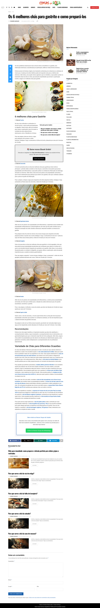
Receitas (68, 142)
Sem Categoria (70, 148)
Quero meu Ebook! (39, 159)
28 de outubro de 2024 (24, 516)
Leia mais (34, 465)
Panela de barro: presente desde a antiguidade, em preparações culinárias (82, 70)
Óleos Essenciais (71, 131)
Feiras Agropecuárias (76, 7)
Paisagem (69, 134)
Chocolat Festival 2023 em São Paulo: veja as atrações (83, 61)
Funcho (22, 120)
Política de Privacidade (56, 606)
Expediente (47, 606)
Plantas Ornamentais (72, 139)
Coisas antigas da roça (43, 7)
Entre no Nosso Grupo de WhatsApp (39, 430)
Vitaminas (69, 154)
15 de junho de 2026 (23, 456)
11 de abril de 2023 (81, 55)
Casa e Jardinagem (71, 89)
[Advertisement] (79, 33)
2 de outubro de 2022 (25, 21)
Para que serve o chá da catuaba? (19, 513)
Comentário (11, 561)
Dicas (67, 103)
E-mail (10, 586)
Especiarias (69, 106)
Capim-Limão (23, 312)
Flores (68, 114)
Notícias (68, 125)
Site (38, 586)
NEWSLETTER (95, 7)
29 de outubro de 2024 (24, 496)
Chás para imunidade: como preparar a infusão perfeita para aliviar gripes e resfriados (51, 129)
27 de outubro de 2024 (24, 536)
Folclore (69, 117)
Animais (33, 7)
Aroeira (22, 296)
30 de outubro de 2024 (24, 476)
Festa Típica (69, 111)
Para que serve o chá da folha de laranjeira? (50, 135)
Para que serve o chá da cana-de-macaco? (22, 533)
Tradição (68, 151)
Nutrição (69, 128)
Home (19, 7)
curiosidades (70, 100)
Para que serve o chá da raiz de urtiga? (49, 132)
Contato (63, 606)
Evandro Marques (14, 21)
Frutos (68, 120)
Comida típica (70, 97)
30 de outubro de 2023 (81, 63)
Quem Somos (41, 606)
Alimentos (26, 7)
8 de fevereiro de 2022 (81, 73)
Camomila (22, 163)
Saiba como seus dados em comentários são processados (42, 597)
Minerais (68, 123)
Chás (53, 7)
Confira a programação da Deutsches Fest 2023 (82, 53)
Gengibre (22, 241)
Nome (10, 580)
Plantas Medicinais (62, 7)
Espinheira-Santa (24, 221)
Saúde (68, 145)
